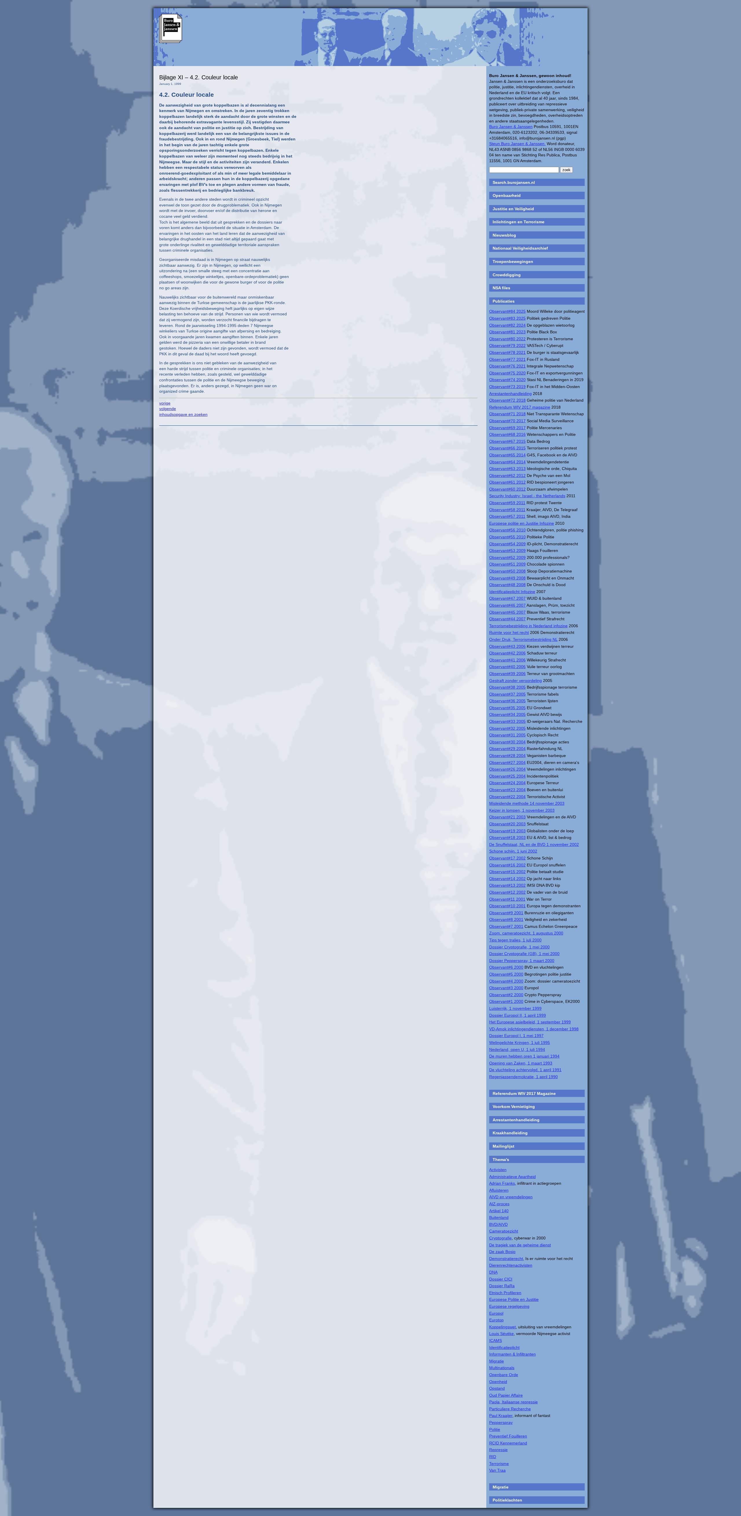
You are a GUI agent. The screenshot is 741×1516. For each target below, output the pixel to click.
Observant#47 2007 (507, 598)
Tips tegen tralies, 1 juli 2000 (515, 940)
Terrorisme (499, 1463)
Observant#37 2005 (507, 694)
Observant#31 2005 (507, 735)
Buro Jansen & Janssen (511, 126)
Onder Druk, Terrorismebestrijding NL (523, 639)
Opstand (497, 1388)
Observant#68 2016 (507, 434)
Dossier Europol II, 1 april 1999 (517, 1015)
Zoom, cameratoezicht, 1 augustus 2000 (526, 933)
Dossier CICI (500, 1279)
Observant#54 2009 (507, 544)
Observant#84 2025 (507, 311)
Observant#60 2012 (507, 489)
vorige (164, 403)
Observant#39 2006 (507, 673)
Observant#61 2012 (507, 482)
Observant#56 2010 (507, 530)
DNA (493, 1272)
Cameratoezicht (503, 1231)
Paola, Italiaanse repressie (513, 1402)
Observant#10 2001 (507, 906)
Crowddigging (507, 275)
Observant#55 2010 (507, 537)
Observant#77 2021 (507, 359)
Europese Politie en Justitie (514, 1299)
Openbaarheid (507, 195)
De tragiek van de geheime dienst (520, 1245)
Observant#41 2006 (507, 660)
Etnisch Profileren (505, 1292)
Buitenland (499, 1217)
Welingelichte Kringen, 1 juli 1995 (519, 1042)
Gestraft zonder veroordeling (515, 680)
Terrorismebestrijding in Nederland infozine (528, 625)
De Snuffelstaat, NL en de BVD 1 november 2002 (534, 844)
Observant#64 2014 (507, 462)
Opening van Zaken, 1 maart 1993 (520, 1063)
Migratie (496, 1361)
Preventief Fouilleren (508, 1436)
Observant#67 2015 (507, 441)
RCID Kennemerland (508, 1443)
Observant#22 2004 (507, 796)
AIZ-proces (499, 1204)
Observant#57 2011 (507, 516)
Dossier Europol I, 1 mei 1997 (516, 1035)
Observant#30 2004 (507, 742)
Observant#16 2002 (507, 865)
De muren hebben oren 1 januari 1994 (524, 1056)
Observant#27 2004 (507, 762)
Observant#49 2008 (507, 578)
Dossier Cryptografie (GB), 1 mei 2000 (524, 953)
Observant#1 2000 (506, 1001)
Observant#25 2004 (507, 776)
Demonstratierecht (506, 1258)
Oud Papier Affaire (506, 1395)
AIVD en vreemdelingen (511, 1197)
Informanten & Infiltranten (512, 1354)
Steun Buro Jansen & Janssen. (517, 143)
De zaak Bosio (502, 1251)
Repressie (498, 1449)
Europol (496, 1313)
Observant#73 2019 (507, 386)
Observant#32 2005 (507, 728)
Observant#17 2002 (507, 858)
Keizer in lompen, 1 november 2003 (522, 810)
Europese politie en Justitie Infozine (521, 523)
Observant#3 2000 (506, 987)
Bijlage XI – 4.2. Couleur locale (198, 77)
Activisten (498, 1169)
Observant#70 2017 (507, 420)
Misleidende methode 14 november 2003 (526, 803)
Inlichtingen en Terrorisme (518, 222)
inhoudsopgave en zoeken (183, 414)
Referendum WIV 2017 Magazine (524, 1093)
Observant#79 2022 (507, 345)
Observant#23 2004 (507, 789)
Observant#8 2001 (506, 919)
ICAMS (495, 1340)
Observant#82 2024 (507, 325)
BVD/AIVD (498, 1224)
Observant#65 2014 (507, 455)
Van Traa (497, 1470)
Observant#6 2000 (506, 967)
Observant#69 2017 (507, 427)
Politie (494, 1429)
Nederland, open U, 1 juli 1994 (517, 1049)
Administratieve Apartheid (512, 1176)
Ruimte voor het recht (509, 632)
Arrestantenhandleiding (510, 393)
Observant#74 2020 (507, 379)
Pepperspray (501, 1422)
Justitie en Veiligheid (513, 208)
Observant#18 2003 (507, 837)
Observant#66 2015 (507, 448)
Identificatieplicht (504, 1347)
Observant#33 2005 (507, 721)
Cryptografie (500, 1238)
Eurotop (496, 1320)
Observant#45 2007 (507, 612)
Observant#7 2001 (506, 926)
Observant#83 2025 (507, 318)
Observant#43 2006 (507, 646)
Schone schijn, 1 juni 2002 (513, 851)
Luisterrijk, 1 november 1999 (515, 1008)
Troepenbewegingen (513, 261)
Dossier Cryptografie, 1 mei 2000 (519, 947)
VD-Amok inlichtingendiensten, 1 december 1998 (534, 1029)
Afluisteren (499, 1190)
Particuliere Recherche (510, 1409)
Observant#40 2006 (507, 666)
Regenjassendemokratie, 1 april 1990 (523, 1076)
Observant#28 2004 (507, 755)
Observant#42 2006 (507, 653)
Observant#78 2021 (507, 352)
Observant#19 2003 (507, 831)
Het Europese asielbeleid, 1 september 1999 (530, 1022)
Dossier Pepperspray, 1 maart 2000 (521, 960)
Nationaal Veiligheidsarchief (520, 248)
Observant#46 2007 (507, 605)
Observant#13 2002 (507, 885)
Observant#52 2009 (507, 557)
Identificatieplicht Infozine (512, 591)
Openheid (498, 1381)
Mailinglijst (503, 1146)
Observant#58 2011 (507, 509)
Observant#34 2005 (507, 714)
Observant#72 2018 (507, 400)
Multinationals (501, 1367)
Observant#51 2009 (507, 564)
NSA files (501, 288)
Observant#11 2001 (507, 899)
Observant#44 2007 (507, 619)
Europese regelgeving (509, 1306)
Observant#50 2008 (507, 571)
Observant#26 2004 (507, 769)
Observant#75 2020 (507, 373)
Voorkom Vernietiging (514, 1106)
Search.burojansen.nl (514, 182)
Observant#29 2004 (507, 748)
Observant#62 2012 (507, 475)
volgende (167, 408)
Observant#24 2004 (507, 782)
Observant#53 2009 (507, 550)
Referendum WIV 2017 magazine (519, 407)
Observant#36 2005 (507, 700)
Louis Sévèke (501, 1333)
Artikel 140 (499, 1210)
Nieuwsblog (504, 235)
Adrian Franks (502, 1183)
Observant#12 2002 (507, 892)
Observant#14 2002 (507, 878)
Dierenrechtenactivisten (510, 1265)
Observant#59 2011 (507, 502)
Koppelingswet (502, 1327)
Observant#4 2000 (506, 981)
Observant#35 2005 (507, 707)
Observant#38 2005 (507, 687)
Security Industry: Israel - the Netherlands (527, 495)
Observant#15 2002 (507, 871)
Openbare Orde (503, 1374)
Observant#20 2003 (507, 824)
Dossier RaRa (502, 1285)
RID (492, 1456)
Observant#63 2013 (507, 468)
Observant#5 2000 (506, 974)
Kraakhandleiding (510, 1133)
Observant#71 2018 (507, 414)
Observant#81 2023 (507, 332)
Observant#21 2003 (507, 817)
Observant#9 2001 (506, 912)
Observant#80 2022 (507, 339)
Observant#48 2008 (507, 584)
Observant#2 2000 (506, 994)
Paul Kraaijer (500, 1415)
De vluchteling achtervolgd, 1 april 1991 (525, 1069)
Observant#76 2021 (507, 366)
